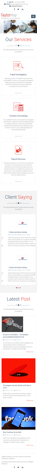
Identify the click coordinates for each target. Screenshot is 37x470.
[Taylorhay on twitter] (18, 9)
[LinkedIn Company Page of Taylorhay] (22, 9)
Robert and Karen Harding (14, 232)
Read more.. (30, 352)
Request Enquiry (16, 6)
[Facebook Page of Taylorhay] (14, 9)
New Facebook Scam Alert (12, 432)
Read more (18, 93)
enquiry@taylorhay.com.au (19, 4)
